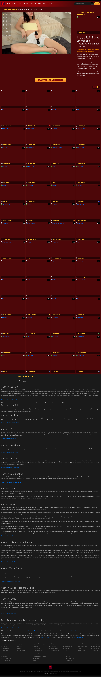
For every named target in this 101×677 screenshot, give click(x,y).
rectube (96, 54)
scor (66, 650)
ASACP (50, 670)
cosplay (89, 73)
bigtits (84, 73)
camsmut (79, 58)
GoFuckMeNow (96, 653)
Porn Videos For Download (22, 643)
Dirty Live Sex (69, 660)
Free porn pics (96, 648)
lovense (79, 73)
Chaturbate (72, 630)
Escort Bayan (81, 643)
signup (97, 3)
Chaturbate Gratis (35, 3)
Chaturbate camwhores (82, 70)
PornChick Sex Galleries (8, 654)
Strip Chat (50, 3)
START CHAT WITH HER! (51, 80)
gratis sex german (55, 643)
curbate (79, 56)
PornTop (53, 644)
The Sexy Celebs (6, 660)
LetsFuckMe (53, 646)
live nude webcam (7, 648)
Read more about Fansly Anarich (9, 613)
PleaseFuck (95, 643)
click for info (95, 650)
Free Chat (10, 536)
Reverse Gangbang (37, 653)
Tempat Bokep (36, 658)
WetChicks (5, 656)
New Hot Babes (96, 646)
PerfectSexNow (96, 644)
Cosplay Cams (37, 648)
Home (8, 3)
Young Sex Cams (38, 650)
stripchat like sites (7, 658)
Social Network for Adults (39, 644)
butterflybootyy (68, 644)
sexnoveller (80, 644)
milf (94, 73)
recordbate (79, 54)
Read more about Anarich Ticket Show (10, 581)
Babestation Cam (69, 646)
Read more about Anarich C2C (8, 438)
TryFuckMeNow (96, 654)
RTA (47, 670)
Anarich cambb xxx (45, 637)
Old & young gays (22, 381)
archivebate (86, 54)
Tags (19, 3)
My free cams (85, 630)
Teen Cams (5, 643)
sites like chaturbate (82, 646)
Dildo (8, 501)
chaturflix (91, 58)
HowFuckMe (35, 660)
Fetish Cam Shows (70, 653)
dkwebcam (80, 648)
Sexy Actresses (54, 648)
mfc (44, 3)
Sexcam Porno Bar (55, 650)
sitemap (36, 646)
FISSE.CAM (85, 37)
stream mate (68, 654)
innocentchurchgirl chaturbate (39, 656)
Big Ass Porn (19, 648)
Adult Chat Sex (6, 644)
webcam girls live (38, 643)
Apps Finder (19, 646)
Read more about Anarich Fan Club (10, 467)
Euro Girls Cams (6, 653)
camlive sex (5, 650)
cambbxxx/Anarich (78, 637)
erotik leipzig (35, 654)
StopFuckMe (67, 643)
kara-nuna (67, 648)
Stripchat (77, 630)
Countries (25, 3)
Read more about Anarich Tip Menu (9, 422)
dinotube (68, 656)
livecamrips (96, 56)
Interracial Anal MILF (21, 650)
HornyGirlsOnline (20, 644)
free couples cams (70, 658)
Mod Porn (5, 646)
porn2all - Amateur (82, 650)
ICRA (54, 670)
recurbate (91, 54)
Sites (13, 3)
